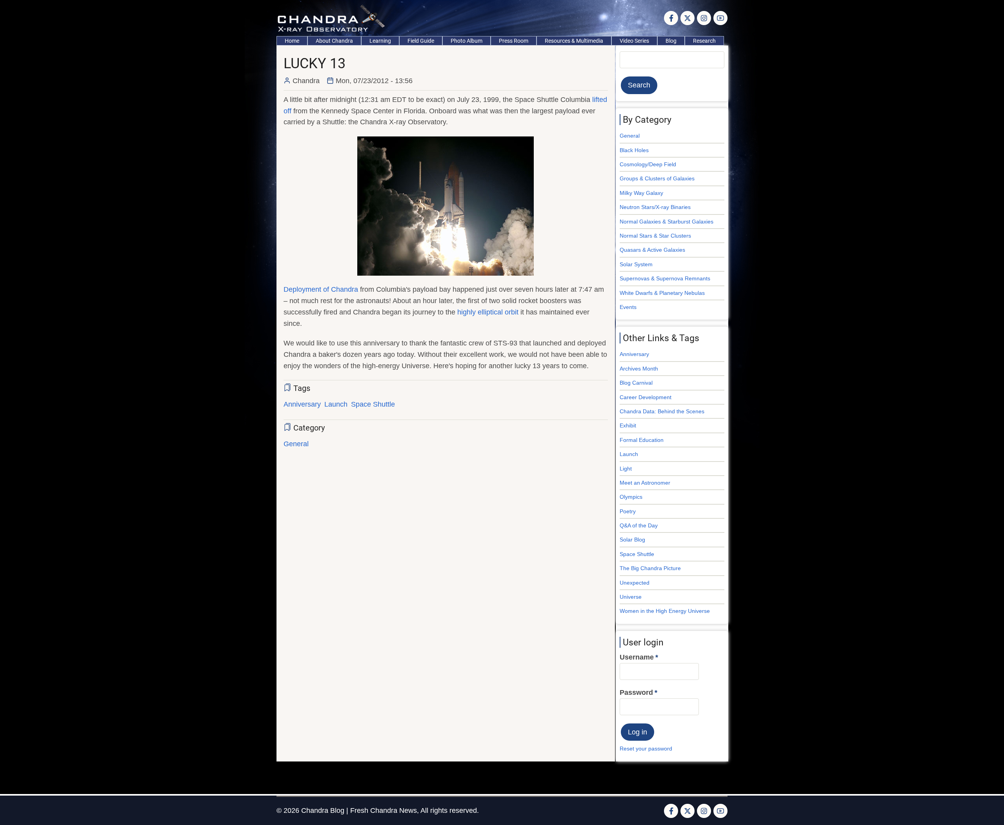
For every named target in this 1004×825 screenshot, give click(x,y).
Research (704, 41)
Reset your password (646, 748)
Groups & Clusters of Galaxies (657, 178)
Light (626, 468)
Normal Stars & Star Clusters (655, 236)
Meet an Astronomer (645, 483)
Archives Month (639, 368)
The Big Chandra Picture (650, 568)
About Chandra (334, 41)
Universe (631, 597)
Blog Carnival (636, 383)
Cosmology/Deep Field (648, 164)
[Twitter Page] (687, 18)
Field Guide (420, 41)
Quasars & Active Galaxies (652, 250)
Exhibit (628, 425)
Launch (335, 404)
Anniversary (302, 404)
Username (637, 657)
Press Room (513, 41)
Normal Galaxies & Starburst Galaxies (666, 221)
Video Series (634, 41)
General (296, 444)
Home (292, 41)
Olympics (631, 497)
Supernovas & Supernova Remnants (665, 278)
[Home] (333, 18)
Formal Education (642, 440)
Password (636, 692)
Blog (671, 41)
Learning (380, 41)
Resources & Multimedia (574, 41)
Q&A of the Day (639, 525)
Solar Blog (632, 539)
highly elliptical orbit (487, 312)
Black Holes (634, 150)
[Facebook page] (671, 18)
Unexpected (634, 583)
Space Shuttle (373, 404)
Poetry (628, 511)
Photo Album (466, 41)
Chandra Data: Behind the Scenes (662, 411)
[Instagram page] (704, 18)
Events (628, 307)
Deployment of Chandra (321, 289)
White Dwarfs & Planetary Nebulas (662, 293)
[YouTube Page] (720, 18)
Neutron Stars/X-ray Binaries (655, 207)
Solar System (636, 264)
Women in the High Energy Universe (665, 611)
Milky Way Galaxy (641, 193)
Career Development (645, 397)
